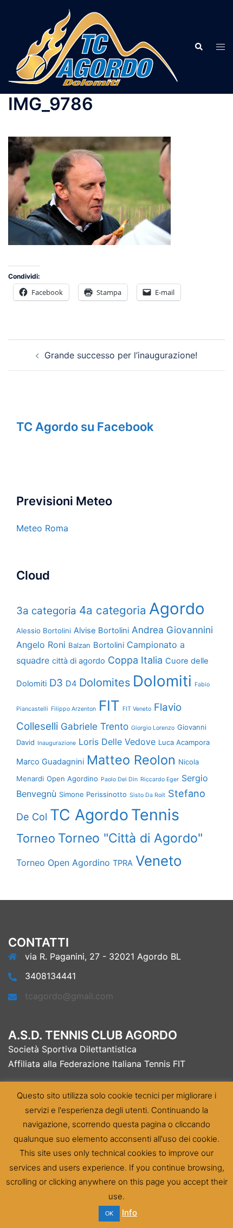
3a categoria (46, 611)
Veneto (158, 860)
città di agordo (78, 661)
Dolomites (104, 682)
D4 (71, 684)
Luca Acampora (184, 742)
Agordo (177, 608)
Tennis (155, 814)
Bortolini (108, 645)
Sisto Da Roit (147, 795)
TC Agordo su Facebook (85, 427)
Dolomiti (162, 681)
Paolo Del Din (119, 779)
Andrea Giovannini (172, 629)
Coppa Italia (135, 660)
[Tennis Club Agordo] (93, 46)
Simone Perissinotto (93, 794)
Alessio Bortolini (43, 630)
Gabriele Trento (94, 726)
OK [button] (109, 1213)
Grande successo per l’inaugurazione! (120, 355)
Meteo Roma (42, 528)
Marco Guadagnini (50, 762)
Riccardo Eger (159, 779)
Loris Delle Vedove (117, 741)
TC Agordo (89, 814)
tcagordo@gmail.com (69, 996)
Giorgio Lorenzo (152, 727)
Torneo (35, 838)
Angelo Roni (41, 644)
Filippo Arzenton (73, 708)
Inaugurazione (56, 743)
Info (129, 1212)
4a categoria (112, 610)
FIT (109, 705)
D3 (56, 683)
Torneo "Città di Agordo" (130, 838)
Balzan (79, 645)
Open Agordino (72, 778)
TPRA (123, 863)
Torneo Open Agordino (63, 862)
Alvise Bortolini (101, 630)
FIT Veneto (136, 708)
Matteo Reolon (131, 760)
